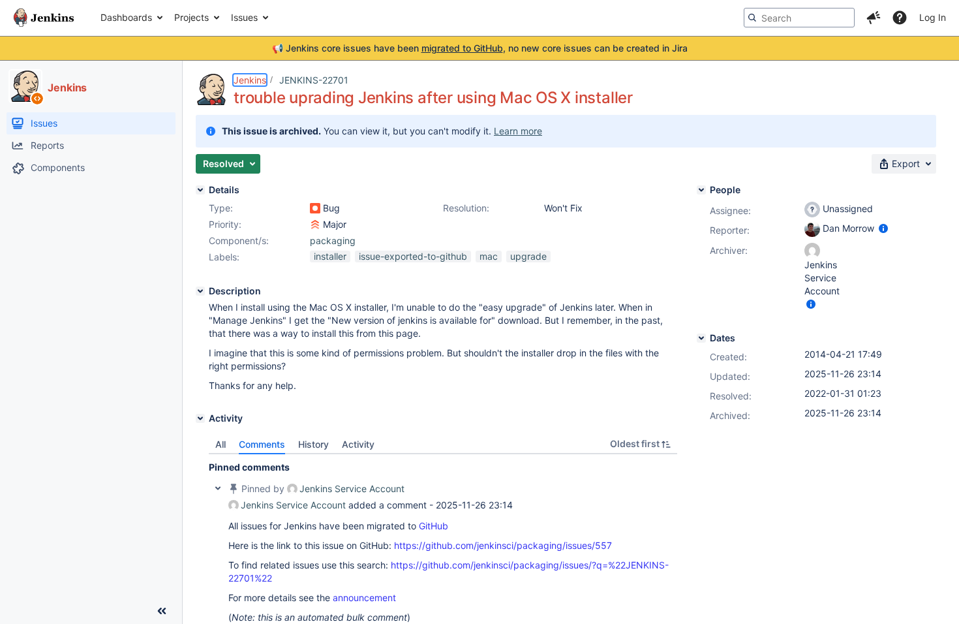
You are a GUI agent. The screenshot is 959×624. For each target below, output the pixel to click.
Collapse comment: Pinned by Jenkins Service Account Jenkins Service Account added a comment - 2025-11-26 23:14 (218, 488)
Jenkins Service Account (351, 488)
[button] (873, 17)
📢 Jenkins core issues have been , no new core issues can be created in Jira (480, 48)
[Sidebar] (161, 611)
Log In (932, 17)
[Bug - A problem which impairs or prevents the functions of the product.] (315, 208)
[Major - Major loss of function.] (315, 224)
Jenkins (250, 80)
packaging (333, 240)
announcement (364, 597)
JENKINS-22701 (313, 80)
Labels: (224, 256)
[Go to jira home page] (44, 18)
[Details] (200, 190)
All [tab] (220, 444)
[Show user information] (883, 228)
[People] (701, 190)
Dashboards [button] (126, 17)
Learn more (518, 130)
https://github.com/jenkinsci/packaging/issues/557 (503, 545)
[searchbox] (799, 17)
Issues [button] (244, 17)
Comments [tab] (262, 444)
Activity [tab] (358, 444)
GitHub (433, 525)
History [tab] (313, 444)
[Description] (200, 291)
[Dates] (701, 338)
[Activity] (200, 418)
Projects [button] (191, 17)
